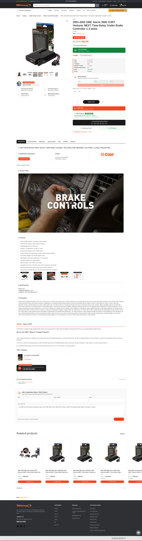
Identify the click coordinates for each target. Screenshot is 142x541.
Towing (49, 10)
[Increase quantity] (80, 102)
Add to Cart (30, 481)
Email (90, 397)
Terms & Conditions (95, 525)
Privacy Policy (93, 522)
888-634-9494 (27, 85)
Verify (101, 85)
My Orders (109, 1)
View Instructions (24, 159)
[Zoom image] (67, 20)
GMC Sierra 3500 (28, 382)
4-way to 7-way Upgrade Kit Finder (79, 512)
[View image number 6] (45, 74)
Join (105, 6)
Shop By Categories (25, 10)
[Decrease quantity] (74, 102)
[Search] (97, 5)
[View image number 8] (56, 74)
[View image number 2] (24, 74)
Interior (71, 10)
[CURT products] (75, 55)
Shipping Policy (94, 516)
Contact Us (124, 1)
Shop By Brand (91, 10)
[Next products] (124, 488)
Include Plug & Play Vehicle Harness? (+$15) (84, 88)
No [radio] (79, 91)
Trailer (56, 10)
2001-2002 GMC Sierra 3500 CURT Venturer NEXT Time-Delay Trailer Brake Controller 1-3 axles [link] (86, 15)
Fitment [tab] (65, 141)
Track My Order (94, 511)
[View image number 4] (35, 74)
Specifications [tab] (32, 141)
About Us (115, 1)
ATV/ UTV (56, 525)
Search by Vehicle (76, 508)
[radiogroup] (99, 91)
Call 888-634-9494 (28, 369)
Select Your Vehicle (118, 10)
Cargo (79, 10)
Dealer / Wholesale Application (97, 530)
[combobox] (64, 5)
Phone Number (57, 397)
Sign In (106, 4)
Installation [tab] (51, 141)
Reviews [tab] (73, 141)
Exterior (64, 10)
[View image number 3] (30, 74)
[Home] (23, 5)
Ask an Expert (35, 85)
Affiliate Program (94, 527)
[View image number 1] (19, 74)
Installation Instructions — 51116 (82, 131)
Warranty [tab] (42, 141)
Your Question (21, 404)
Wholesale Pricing (76, 515)
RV (83, 10)
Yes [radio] (75, 91)
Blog (119, 1)
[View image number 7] (51, 74)
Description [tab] (21, 141)
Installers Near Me (102, 1)
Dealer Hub (95, 1)
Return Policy (93, 519)
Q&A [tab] (59, 141)
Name (19, 397)
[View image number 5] (40, 74)
